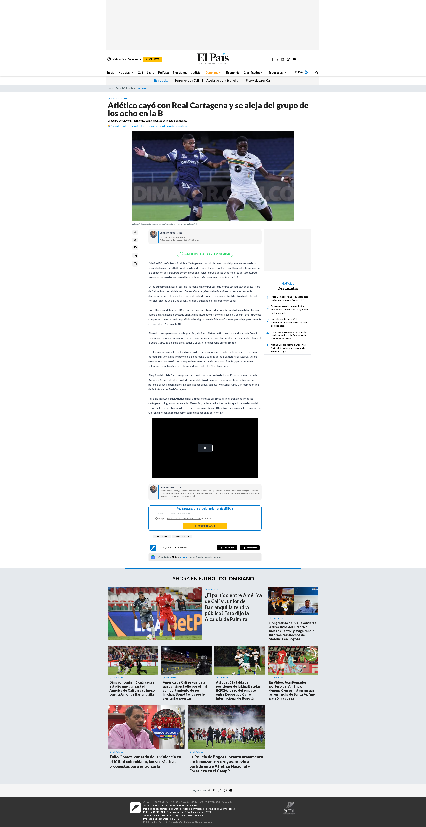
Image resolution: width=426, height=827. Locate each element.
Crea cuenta (134, 59)
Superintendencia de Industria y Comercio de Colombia (173, 815)
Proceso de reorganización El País (162, 818)
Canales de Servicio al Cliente (180, 805)
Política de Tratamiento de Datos (184, 518)
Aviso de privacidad (193, 808)
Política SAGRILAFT (154, 812)
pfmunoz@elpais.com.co (198, 822)
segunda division (181, 536)
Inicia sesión (116, 59)
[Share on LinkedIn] (135, 255)
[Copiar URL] (135, 264)
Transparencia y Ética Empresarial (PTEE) (189, 812)
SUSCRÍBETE (152, 59)
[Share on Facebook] (135, 232)
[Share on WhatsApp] (135, 247)
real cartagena (162, 536)
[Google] (227, 547)
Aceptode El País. (185, 518)
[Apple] (250, 547)
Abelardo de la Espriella (222, 80)
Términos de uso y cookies (220, 808)
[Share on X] (135, 240)
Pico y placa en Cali (258, 80)
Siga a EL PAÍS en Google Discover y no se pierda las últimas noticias (149, 125)
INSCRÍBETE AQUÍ (205, 526)
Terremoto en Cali (187, 80)
